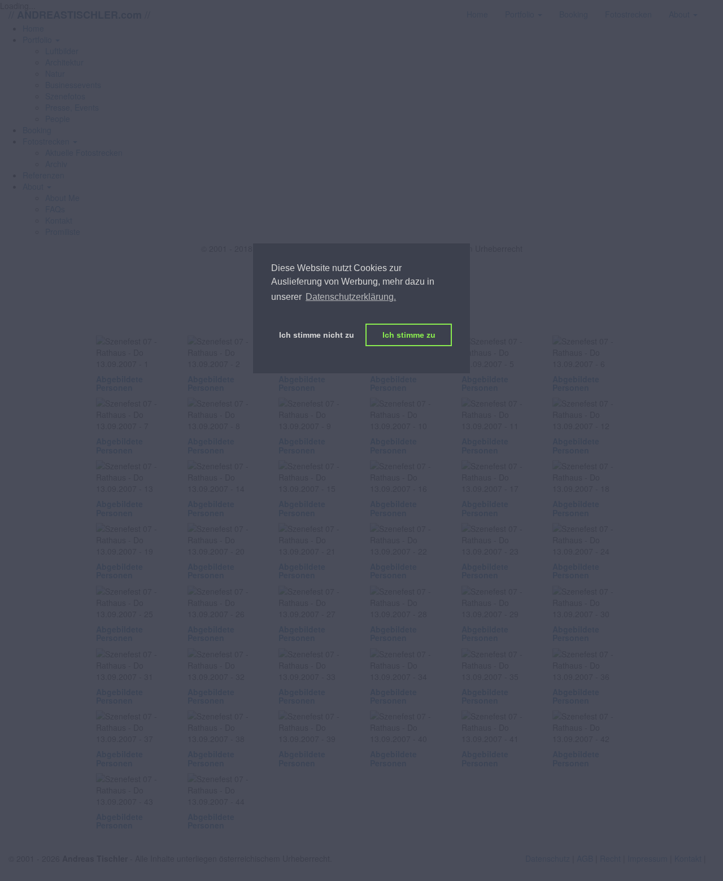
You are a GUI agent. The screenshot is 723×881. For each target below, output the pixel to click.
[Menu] (714, 8)
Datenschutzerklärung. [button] (351, 297)
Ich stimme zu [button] (408, 334)
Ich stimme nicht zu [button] (316, 334)
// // (79, 14)
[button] (41, 39)
